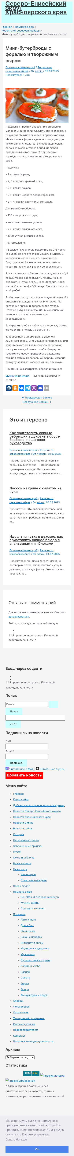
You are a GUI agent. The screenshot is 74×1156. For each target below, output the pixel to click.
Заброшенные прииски (27, 846)
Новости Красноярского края (32, 816)
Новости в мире (23, 822)
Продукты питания (32, 908)
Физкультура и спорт (34, 995)
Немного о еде (22, 891)
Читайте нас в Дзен (52, 769)
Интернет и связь (32, 942)
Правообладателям (25, 1029)
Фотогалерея (21, 1006)
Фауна (25, 983)
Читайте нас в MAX (21, 769)
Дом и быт (27, 925)
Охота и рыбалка (23, 857)
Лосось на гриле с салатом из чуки (35, 490)
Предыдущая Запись (37, 397)
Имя (8, 740)
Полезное (19, 914)
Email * (10, 751)
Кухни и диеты (30, 902)
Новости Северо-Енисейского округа (37, 811)
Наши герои (28, 874)
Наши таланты (22, 863)
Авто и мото (28, 919)
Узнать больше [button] (16, 1139)
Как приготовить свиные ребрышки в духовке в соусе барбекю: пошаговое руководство (34, 438)
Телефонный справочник (29, 1018)
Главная (18, 793)
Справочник (20, 1012)
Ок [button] (37, 1149)
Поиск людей (21, 886)
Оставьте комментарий (20, 67)
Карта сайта (20, 799)
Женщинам (28, 931)
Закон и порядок (31, 936)
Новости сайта (22, 828)
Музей (17, 851)
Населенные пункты (26, 840)
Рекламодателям (24, 1024)
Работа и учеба (30, 966)
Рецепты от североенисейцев (40, 896)
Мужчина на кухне (17, 375)
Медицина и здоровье (35, 948)
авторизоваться (19, 616)
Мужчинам (28, 954)
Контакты (19, 1035)
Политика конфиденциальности (33, 1041)
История (18, 834)
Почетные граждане (34, 880)
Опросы (18, 1000)
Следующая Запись (37, 401)
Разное (25, 971)
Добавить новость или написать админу (39, 805)
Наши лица (20, 869)
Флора (25, 989)
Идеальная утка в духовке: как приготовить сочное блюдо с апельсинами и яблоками (36, 539)
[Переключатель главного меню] (13, 18)
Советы (25, 977)
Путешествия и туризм (35, 960)
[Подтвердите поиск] (53, 704)
